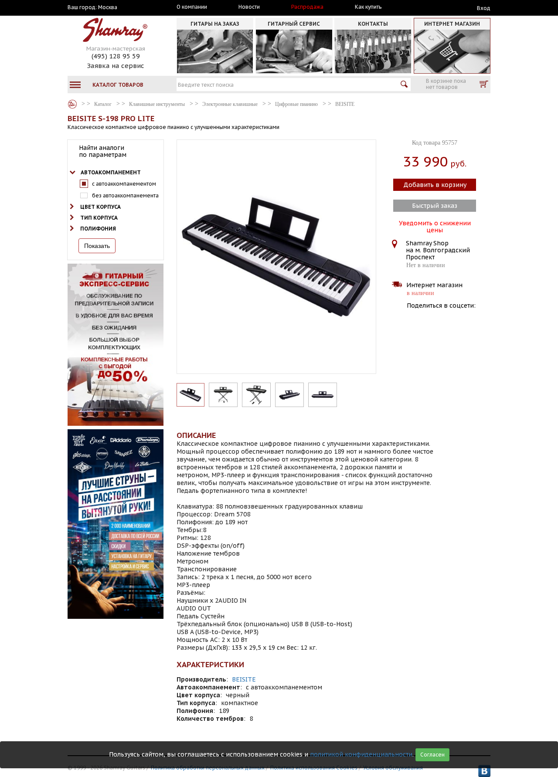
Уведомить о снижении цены (435, 226)
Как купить (368, 7)
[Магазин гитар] (72, 104)
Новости (249, 7)
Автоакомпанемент (111, 172)
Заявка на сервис (115, 65)
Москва (107, 7)
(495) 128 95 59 (116, 56)
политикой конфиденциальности (361, 754)
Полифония (98, 228)
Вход (483, 8)
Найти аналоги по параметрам (102, 151)
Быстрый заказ (434, 206)
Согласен (432, 754)
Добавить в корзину (434, 185)
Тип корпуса (99, 217)
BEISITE (244, 679)
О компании (192, 7)
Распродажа (307, 7)
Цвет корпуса (100, 207)
